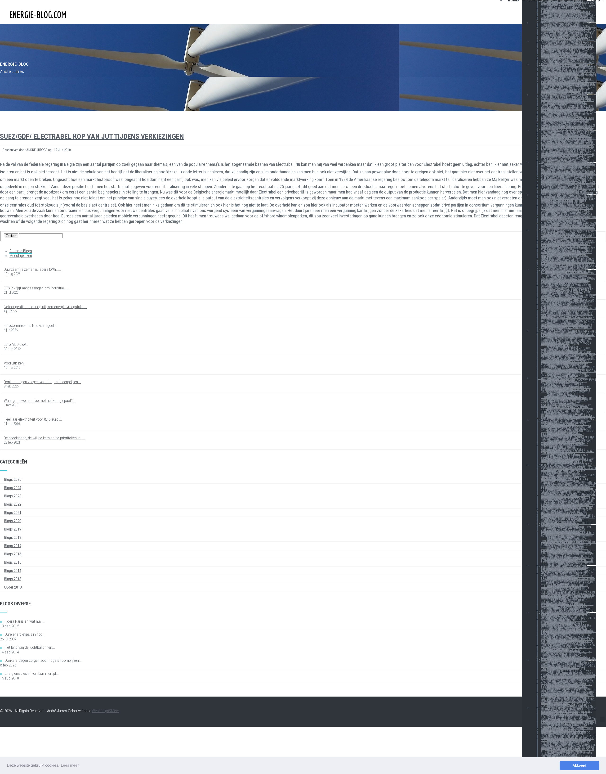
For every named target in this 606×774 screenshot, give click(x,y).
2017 (540, 269)
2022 (540, 95)
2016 (540, 330)
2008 (540, 708)
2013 (540, 465)
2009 (540, 660)
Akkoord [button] (579, 765)
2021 (540, 130)
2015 (540, 378)
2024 (540, 41)
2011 (540, 565)
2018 (540, 230)
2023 (540, 64)
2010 (540, 612)
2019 (540, 195)
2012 (540, 524)
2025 (540, 23)
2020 (540, 162)
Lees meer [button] (70, 765)
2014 (540, 420)
